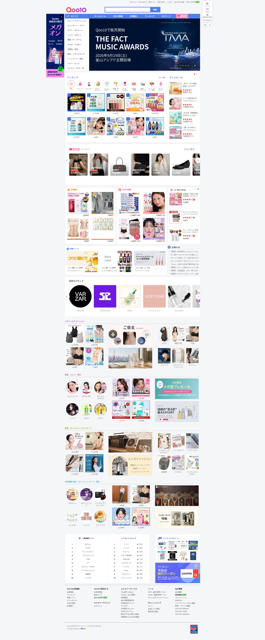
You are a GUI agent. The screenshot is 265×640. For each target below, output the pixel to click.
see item (166, 328)
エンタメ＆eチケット (171, 538)
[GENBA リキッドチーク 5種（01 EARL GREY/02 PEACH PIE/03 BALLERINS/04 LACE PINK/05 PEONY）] (154, 203)
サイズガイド (207, 20)
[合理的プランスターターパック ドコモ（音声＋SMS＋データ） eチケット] (193, 555)
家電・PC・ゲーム (74, 40)
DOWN (210, 25)
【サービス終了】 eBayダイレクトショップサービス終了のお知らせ (185, 261)
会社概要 (178, 592)
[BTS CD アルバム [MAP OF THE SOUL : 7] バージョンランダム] (182, 545)
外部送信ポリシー (127, 603)
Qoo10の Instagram (182, 614)
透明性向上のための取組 (130, 617)
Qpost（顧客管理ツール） (157, 595)
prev (67, 160)
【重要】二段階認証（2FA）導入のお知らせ (185, 271)
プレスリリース (181, 598)
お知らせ (176, 247)
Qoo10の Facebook (182, 609)
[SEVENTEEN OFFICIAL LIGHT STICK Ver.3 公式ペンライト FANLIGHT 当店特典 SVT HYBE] (162, 555)
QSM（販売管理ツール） (157, 592)
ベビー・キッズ (73, 63)
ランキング (72, 77)
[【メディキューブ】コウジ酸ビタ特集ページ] (82, 258)
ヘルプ (169, 2)
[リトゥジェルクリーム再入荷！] (150, 258)
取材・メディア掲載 (182, 606)
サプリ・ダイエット (75, 30)
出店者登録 (98, 592)
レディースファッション (76, 21)
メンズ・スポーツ (74, 35)
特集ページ (74, 249)
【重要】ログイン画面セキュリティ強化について (185, 267)
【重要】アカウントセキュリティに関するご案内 (185, 274)
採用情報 (178, 595)
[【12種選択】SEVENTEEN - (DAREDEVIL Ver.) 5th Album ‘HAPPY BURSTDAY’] (172, 555)
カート (153, 2)
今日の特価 (126, 190)
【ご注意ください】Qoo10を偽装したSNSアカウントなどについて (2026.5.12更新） (185, 255)
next (198, 160)
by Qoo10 (85, 149)
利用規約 (124, 598)
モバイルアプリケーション (158, 598)
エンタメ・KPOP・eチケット (78, 68)
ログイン (133, 2)
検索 (155, 10)
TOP (205, 25)
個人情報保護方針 (127, 600)
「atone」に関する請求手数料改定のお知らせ (185, 264)
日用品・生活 (72, 49)
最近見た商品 (153, 612)
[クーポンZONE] (177, 573)
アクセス (124, 606)
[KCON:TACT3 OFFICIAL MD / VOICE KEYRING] (162, 545)
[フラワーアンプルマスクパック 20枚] (78, 203)
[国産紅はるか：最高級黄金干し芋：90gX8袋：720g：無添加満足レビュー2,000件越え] (103, 224)
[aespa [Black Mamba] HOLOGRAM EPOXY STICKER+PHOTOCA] (172, 545)
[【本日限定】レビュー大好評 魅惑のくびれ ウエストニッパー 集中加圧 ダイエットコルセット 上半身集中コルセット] (78, 229)
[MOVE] (182, 16)
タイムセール (176, 77)
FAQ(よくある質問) (128, 595)
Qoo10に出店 (179, 2)
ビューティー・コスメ (76, 25)
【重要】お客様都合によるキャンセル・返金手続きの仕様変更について (185, 252)
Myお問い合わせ (127, 592)
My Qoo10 (143, 2)
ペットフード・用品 (75, 59)
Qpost (162, 2)
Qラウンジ (98, 606)
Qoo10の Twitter (181, 611)
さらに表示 (162, 77)
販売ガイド (98, 595)
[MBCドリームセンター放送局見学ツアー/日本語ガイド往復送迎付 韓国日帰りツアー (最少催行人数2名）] (193, 545)
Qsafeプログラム (127, 611)
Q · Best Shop (180, 190)
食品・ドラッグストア (76, 54)
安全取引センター (127, 609)
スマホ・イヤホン (74, 45)
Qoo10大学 (190, 2)
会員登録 (70, 592)
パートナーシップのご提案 (185, 603)
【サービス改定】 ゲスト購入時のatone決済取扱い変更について (185, 258)
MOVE (74, 149)
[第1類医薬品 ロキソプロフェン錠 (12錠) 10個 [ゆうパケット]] (129, 203)
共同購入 (74, 190)
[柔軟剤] (116, 258)
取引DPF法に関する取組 (130, 614)
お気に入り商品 (154, 609)
